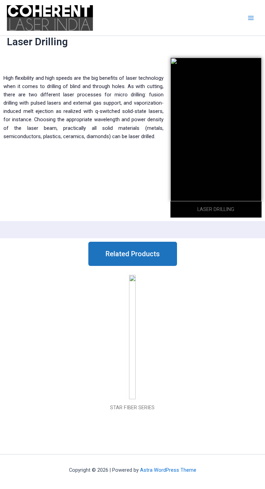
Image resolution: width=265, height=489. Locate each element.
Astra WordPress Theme (168, 470)
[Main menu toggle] (251, 18)
